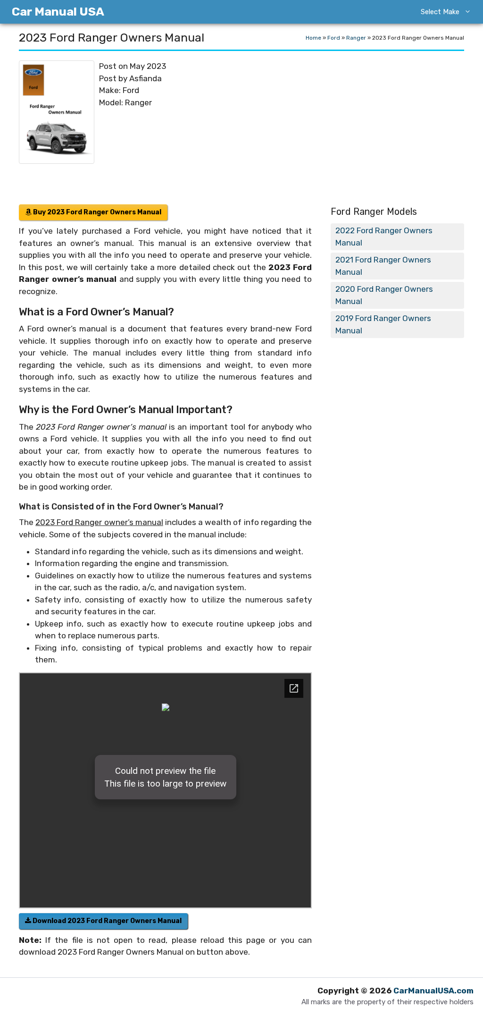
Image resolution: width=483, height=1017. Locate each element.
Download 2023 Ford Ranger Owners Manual (106, 921)
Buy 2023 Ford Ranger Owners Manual (96, 212)
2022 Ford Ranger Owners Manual (384, 236)
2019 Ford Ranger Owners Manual (383, 324)
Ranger (356, 37)
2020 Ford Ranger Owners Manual (384, 295)
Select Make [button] (440, 12)
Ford (333, 37)
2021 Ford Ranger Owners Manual (383, 266)
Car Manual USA (58, 11)
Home (313, 37)
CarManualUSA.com (433, 990)
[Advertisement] (282, 129)
